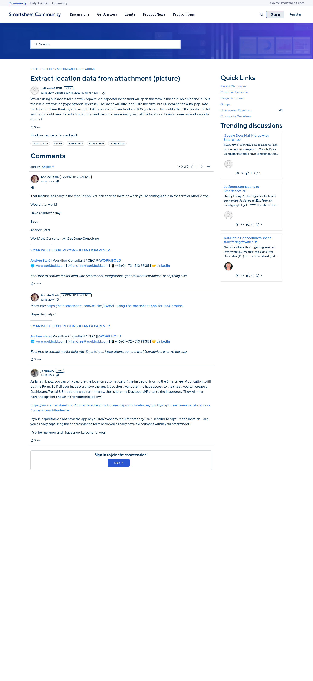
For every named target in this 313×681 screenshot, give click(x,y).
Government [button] (75, 143)
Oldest (47, 167)
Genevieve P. (93, 93)
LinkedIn (163, 265)
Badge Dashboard (232, 98)
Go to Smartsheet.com (287, 3)
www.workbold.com (50, 265)
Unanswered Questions (251, 110)
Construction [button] (40, 143)
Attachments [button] (96, 143)
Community (18, 3)
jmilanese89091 (51, 88)
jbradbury (47, 371)
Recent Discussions (233, 86)
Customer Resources (234, 92)
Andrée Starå (50, 177)
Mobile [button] (58, 143)
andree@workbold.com (90, 265)
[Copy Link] (103, 93)
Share (35, 127)
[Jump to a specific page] (208, 166)
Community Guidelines (235, 116)
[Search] (262, 14)
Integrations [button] (117, 143)
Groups (225, 104)
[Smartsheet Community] (35, 14)
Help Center (39, 3)
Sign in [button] (118, 463)
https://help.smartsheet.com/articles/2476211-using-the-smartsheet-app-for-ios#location (115, 306)
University (59, 3)
